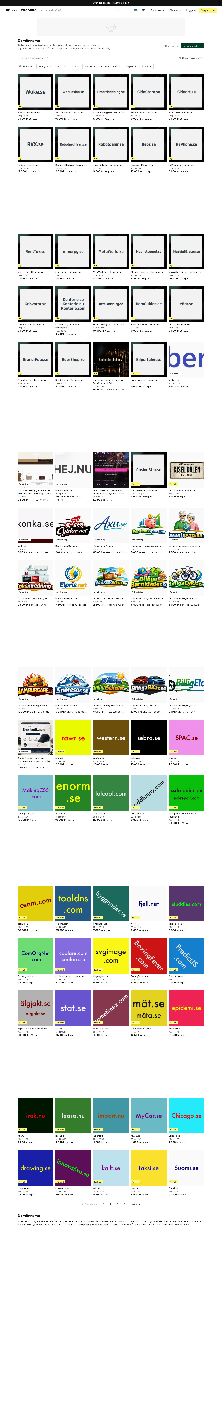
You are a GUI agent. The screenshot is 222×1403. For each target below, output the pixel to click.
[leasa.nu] (73, 1115)
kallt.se (96, 1188)
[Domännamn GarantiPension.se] (186, 525)
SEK (144, 10)
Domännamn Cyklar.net (66, 546)
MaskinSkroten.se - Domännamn (185, 272)
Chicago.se (174, 1136)
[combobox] (80, 10)
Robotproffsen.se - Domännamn (71, 165)
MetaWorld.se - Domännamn (107, 272)
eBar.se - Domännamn (180, 324)
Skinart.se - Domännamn (181, 112)
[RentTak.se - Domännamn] (35, 251)
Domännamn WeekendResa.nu (108, 598)
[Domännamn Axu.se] (111, 525)
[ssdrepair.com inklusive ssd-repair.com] (186, 793)
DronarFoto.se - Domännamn (32, 380)
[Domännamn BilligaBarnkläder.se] (149, 578)
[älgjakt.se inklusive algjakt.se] (35, 1008)
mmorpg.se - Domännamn (68, 272)
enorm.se (60, 813)
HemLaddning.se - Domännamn (108, 324)
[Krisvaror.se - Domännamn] (35, 304)
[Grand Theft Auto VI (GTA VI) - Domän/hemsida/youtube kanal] (111, 470)
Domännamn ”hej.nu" (65, 490)
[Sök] (118, 10)
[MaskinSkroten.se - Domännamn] (186, 251)
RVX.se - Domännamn (28, 165)
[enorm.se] (73, 793)
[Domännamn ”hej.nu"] (73, 470)
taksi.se (135, 1188)
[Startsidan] (29, 10)
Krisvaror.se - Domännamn (31, 324)
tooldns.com (61, 924)
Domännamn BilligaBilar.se (144, 705)
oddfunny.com (138, 813)
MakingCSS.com (26, 813)
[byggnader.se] (111, 903)
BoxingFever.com (139, 976)
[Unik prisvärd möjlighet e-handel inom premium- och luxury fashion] (35, 470)
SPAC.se (173, 758)
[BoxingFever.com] (149, 956)
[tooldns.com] (73, 903)
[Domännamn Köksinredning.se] (35, 578)
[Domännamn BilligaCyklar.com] (186, 578)
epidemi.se (174, 1028)
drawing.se (23, 1188)
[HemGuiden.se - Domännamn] (149, 304)
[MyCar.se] (149, 1115)
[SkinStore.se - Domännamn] (149, 92)
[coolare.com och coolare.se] (73, 956)
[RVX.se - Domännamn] (35, 144)
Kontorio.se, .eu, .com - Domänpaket (67, 326)
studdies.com (175, 924)
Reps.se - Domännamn (142, 165)
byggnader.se (100, 924)
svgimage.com (100, 976)
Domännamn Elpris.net (66, 598)
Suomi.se (173, 1188)
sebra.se (135, 758)
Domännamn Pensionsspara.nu (146, 546)
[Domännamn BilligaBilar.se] (149, 685)
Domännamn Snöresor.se (67, 705)
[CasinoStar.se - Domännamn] (149, 470)
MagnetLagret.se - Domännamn (147, 272)
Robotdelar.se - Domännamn (107, 165)
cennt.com (23, 924)
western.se (99, 758)
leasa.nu (59, 1136)
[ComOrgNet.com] (35, 956)
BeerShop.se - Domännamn (69, 380)
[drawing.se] (35, 1168)
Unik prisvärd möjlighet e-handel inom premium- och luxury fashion (34, 492)
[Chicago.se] (186, 1115)
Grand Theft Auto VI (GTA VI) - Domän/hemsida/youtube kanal (108, 492)
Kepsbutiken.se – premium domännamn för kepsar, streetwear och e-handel (35, 760)
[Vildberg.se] (186, 359)
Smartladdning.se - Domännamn (109, 112)
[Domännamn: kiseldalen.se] (186, 470)
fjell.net (135, 924)
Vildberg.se (174, 380)
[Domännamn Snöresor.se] (73, 685)
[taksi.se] (149, 1168)
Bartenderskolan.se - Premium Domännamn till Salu (108, 381)
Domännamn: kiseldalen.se (182, 490)
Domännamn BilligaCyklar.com (183, 598)
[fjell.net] (149, 903)
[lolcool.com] (111, 793)
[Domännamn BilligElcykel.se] (186, 685)
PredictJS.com (176, 976)
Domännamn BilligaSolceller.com (109, 705)
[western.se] (111, 737)
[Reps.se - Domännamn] (149, 144)
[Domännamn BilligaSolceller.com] (111, 685)
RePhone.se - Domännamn (182, 165)
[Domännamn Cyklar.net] (73, 525)
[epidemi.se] (186, 1008)
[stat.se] (73, 1008)
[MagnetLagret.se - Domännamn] (149, 251)
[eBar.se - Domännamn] (186, 304)
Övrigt (25, 58)
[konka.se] (35, 525)
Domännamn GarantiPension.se (184, 546)
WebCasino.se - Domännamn (69, 112)
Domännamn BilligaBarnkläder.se (147, 598)
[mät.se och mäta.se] (149, 1008)
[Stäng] (219, 3)
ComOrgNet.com (26, 976)
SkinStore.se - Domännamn (144, 112)
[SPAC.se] (186, 737)
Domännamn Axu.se (103, 546)
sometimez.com (101, 1028)
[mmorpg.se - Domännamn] (73, 251)
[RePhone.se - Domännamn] (186, 144)
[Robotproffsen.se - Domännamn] (73, 144)
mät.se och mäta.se (141, 1028)
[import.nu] (111, 1115)
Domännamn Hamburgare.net (32, 705)
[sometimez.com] (111, 1008)
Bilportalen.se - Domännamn (145, 380)
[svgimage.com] (111, 956)
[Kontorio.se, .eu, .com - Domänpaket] (73, 304)
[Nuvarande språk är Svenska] (135, 10)
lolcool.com (99, 813)
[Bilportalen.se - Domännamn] (149, 359)
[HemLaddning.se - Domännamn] (111, 304)
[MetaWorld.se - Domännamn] (111, 251)
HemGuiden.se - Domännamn (145, 324)
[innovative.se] (73, 1168)
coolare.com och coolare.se (69, 976)
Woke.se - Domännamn (29, 112)
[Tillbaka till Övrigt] (19, 58)
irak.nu (21, 1136)
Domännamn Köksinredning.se (33, 598)
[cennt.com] (35, 903)
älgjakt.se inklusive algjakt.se (32, 1028)
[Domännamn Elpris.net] (73, 578)
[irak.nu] (35, 1115)
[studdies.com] (186, 903)
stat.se (59, 1028)
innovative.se (62, 1188)
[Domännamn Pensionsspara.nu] (149, 525)
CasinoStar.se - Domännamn (145, 490)
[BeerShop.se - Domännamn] (73, 359)
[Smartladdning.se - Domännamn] (111, 92)
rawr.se (59, 758)
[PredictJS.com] (186, 956)
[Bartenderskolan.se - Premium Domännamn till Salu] (111, 359)
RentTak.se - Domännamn (30, 272)
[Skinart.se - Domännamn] (186, 92)
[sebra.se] (149, 737)
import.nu (98, 1136)
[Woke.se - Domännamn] (35, 92)
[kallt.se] (111, 1168)
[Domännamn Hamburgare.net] (35, 685)
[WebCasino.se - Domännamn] (73, 92)
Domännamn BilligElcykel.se (182, 705)
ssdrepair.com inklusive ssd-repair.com (183, 815)
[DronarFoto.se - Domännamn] (35, 359)
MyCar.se (135, 1136)
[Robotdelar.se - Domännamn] (111, 144)
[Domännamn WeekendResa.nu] (111, 578)
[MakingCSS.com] (35, 793)
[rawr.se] (73, 737)
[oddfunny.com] (149, 793)
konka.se (22, 546)
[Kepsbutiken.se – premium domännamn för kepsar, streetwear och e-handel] (35, 737)
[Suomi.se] (186, 1168)
